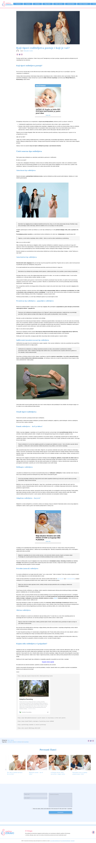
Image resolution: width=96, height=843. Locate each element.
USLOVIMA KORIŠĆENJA (55, 840)
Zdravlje (37, 4)
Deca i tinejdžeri (83, 4)
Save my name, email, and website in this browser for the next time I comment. (52, 808)
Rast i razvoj (59, 4)
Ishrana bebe (70, 4)
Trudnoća (18, 4)
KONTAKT (73, 840)
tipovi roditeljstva (18, 742)
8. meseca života (70, 578)
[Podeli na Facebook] (17, 55)
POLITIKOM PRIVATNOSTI (65, 840)
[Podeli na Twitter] (20, 55)
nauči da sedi (60, 578)
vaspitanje (26, 742)
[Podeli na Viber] (22, 55)
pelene (55, 598)
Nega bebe (47, 4)
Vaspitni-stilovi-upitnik (48, 662)
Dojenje (28, 4)
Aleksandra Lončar (28, 50)
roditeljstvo (10, 742)
